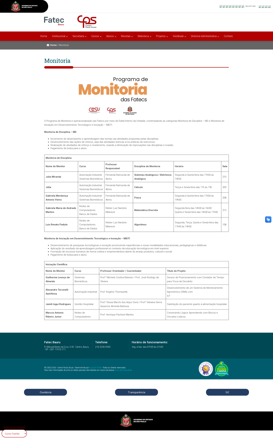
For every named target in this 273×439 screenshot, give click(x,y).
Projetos (161, 36)
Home (43, 36)
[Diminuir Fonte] (263, 6)
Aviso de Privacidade (123, 370)
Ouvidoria (45, 392)
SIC (227, 392)
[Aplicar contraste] (266, 6)
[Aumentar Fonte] (260, 6)
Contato (228, 36)
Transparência (136, 392)
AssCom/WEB (95, 368)
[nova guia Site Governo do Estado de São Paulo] (24, 6)
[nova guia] (269, 6)
